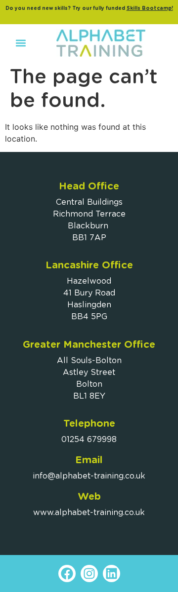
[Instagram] (89, 573)
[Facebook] (67, 573)
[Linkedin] (111, 573)
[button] (20, 43)
